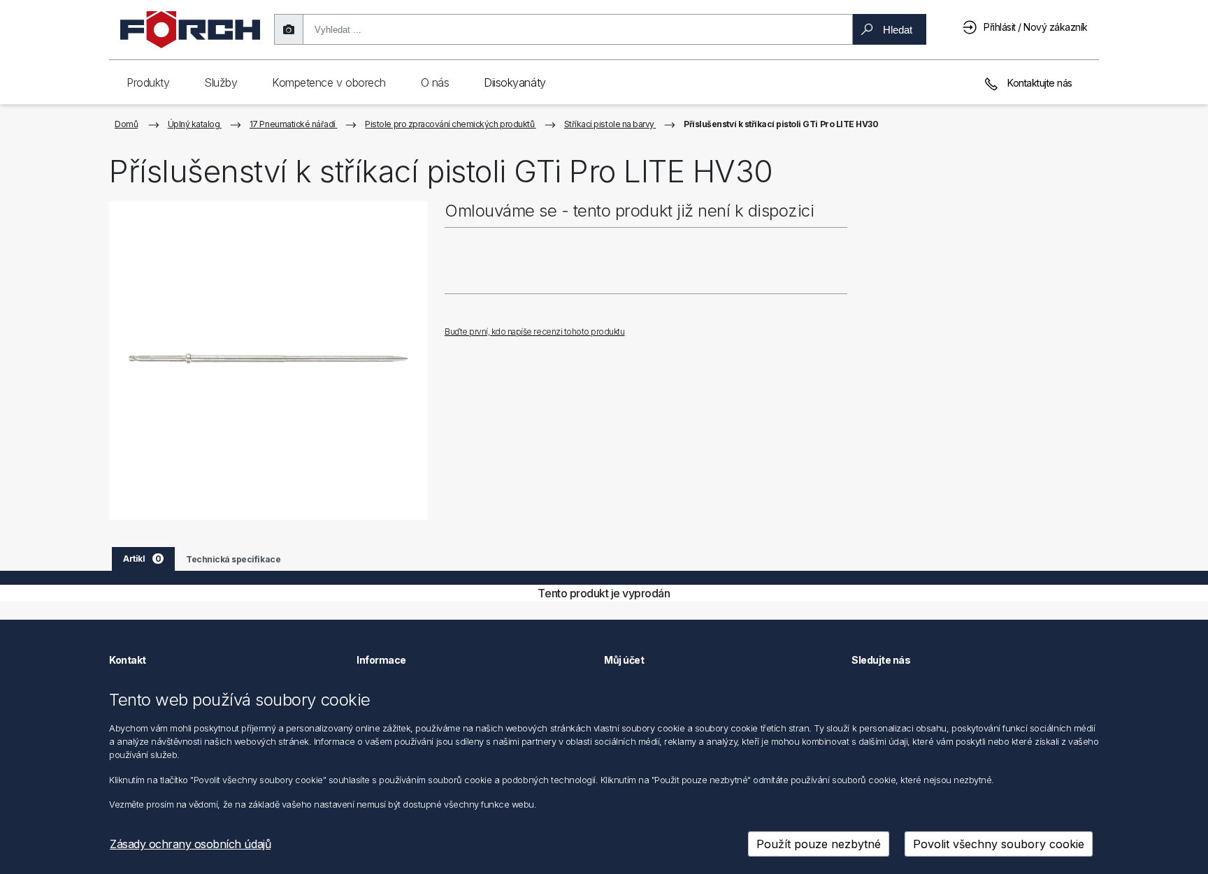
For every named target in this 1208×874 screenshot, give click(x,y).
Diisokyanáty (514, 82)
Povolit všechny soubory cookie (998, 844)
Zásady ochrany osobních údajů (190, 844)
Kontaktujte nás (1038, 83)
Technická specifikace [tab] (233, 559)
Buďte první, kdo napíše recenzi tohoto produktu (534, 331)
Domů (126, 124)
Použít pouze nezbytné (818, 844)
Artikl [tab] (142, 558)
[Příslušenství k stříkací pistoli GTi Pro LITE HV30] (268, 360)
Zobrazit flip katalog (511, 309)
